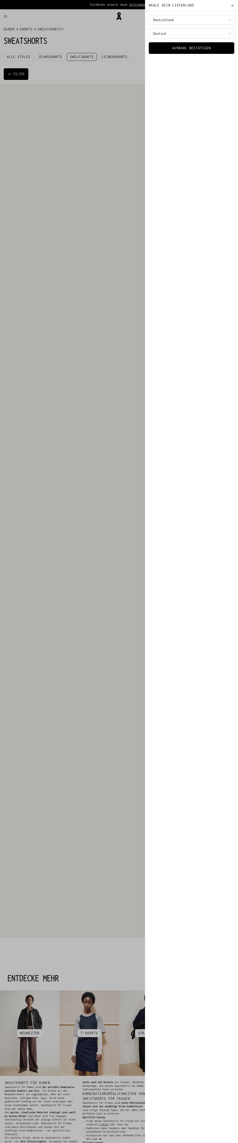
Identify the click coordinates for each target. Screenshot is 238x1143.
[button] (58, 16)
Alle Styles (18, 57)
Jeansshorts (50, 57)
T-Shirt (104, 1124)
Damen (9, 29)
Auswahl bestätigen (191, 48)
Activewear (138, 5)
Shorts (26, 29)
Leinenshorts (114, 57)
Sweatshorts (82, 57)
